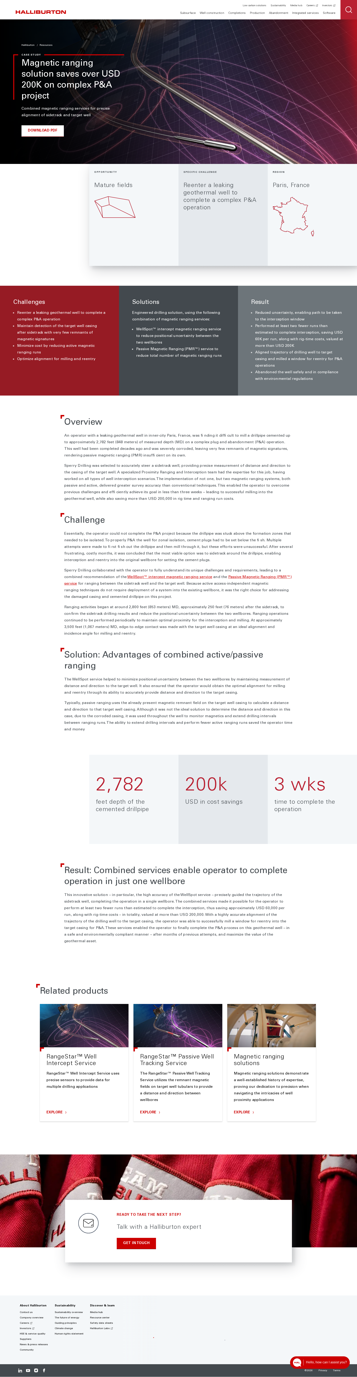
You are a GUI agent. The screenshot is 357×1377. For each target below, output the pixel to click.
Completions (237, 13)
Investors (327, 5)
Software (329, 13)
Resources (46, 45)
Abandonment (278, 13)
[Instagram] (36, 1370)
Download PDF (42, 131)
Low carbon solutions (254, 5)
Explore (55, 1112)
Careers (310, 5)
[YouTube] (28, 1370)
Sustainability (278, 5)
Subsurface (188, 13)
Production (257, 13)
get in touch (136, 1243)
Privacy (323, 1370)
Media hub (296, 5)
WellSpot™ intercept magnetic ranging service (169, 577)
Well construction (212, 13)
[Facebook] (44, 1370)
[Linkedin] (20, 1370)
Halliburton (28, 45)
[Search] (348, 9)
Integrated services (305, 13)
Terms (336, 1370)
